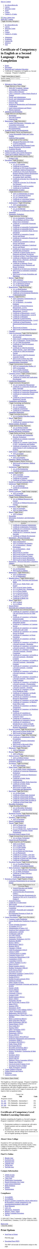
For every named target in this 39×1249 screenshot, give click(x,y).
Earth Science (13, 451)
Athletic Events (9, 1175)
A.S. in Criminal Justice (20, 197)
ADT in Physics (18, 754)
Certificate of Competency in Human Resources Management (24, 697)
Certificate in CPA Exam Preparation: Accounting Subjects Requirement (24, 169)
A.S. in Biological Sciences (21, 283)
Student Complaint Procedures (14, 1213)
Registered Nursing (15, 813)
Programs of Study (11, 879)
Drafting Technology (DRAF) (18, 968)
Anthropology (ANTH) (16, 932)
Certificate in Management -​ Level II (24, 315)
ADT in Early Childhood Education (24, 339)
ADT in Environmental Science (23, 282)
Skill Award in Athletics (20, 570)
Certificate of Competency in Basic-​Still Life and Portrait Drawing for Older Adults (25, 613)
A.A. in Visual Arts (19, 849)
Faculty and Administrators (17, 97)
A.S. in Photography (19, 853)
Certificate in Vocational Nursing (23, 866)
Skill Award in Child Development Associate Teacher (24, 356)
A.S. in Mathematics (19, 576)
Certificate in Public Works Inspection (25, 782)
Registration (12, 115)
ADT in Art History (19, 844)
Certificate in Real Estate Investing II (24, 800)
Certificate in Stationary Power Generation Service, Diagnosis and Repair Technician (24, 265)
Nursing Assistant (14, 729)
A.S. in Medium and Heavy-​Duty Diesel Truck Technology (23, 221)
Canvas (7, 7)
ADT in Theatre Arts (19, 825)
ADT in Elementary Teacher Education (25, 340)
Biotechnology (13, 287)
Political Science (14, 756)
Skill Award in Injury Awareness (23, 554)
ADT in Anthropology (20, 205)
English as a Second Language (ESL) (20, 482)
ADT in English (18, 475)
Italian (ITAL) (13, 1004)
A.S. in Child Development (21, 342)
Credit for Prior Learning (16, 138)
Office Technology (15, 735)
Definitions (8, 1073)
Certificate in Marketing (20, 317)
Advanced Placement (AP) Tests (23, 142)
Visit (6, 44)
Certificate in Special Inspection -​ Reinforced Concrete (23, 398)
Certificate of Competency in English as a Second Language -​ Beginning (25, 643)
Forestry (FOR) (14, 988)
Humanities (12, 516)
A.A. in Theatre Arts (19, 827)
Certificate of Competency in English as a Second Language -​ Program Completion (25, 651)
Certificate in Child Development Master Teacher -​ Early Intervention (24, 348)
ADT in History (18, 514)
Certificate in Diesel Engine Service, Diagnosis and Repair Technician (24, 253)
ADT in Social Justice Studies (22, 587)
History (11, 512)
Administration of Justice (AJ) (18, 928)
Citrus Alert (8, 1178)
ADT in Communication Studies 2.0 (24, 366)
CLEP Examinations (19, 143)
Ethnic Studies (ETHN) (16, 982)
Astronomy (12, 212)
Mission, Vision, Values (12, 1211)
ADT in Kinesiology (19, 541)
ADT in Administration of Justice (23, 193)
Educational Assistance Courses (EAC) (21, 973)
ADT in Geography (19, 508)
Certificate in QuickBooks (21, 188)
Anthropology (13, 203)
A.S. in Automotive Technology (23, 218)
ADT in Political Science (21, 758)
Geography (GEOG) (15, 993)
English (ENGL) (14, 977)
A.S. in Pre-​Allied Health (21, 285)
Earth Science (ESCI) (15, 970)
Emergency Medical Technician (19, 459)
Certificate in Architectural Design (23, 210)
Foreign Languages (15, 491)
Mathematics (13, 572)
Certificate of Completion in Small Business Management (23, 726)
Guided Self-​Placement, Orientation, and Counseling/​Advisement (21, 124)
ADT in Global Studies (20, 510)
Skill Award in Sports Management (24, 560)
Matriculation (9, 121)
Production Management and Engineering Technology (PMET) (22, 760)
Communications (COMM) (17, 953)
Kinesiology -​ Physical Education (19, 538)
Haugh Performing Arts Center (14, 1182)
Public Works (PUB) (15, 1044)
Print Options (10, 1078)
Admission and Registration (13, 111)
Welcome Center (10, 9)
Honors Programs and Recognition (20, 147)
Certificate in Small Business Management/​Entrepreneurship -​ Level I (25, 319)
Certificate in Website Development (24, 536)
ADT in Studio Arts (19, 845)
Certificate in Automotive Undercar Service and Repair (24, 242)
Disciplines (8, 67)
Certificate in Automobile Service (23, 229)
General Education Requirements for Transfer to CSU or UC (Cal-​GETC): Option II (24, 897)
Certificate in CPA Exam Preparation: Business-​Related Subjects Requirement (25, 172)
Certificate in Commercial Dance (23, 422)
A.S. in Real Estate (19, 793)
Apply (7, 10)
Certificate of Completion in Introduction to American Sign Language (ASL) (22, 714)
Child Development (15, 333)
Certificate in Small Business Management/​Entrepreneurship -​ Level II (25, 324)
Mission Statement (14, 110)
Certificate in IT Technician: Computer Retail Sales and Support (25, 529)
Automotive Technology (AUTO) (19, 939)
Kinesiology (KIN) (15, 1008)
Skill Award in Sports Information (23, 558)
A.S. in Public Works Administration (24, 769)
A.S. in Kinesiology (19, 569)
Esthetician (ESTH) (15, 981)
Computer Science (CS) (16, 955)
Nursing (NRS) (13, 1028)
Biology (11, 278)
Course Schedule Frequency (18, 924)
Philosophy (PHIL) (15, 1031)
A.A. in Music (17, 604)
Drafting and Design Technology (19, 431)
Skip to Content (6, 2)
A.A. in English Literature (21, 476)
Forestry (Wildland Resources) (18, 495)
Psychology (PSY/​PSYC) (17, 1042)
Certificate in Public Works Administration (21, 779)
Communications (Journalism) (18, 362)
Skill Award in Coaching (20, 552)
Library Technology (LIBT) (17, 1011)
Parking (7, 1187)
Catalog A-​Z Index (11, 1075)
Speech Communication (16, 821)
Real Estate (12, 791)
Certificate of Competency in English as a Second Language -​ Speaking (25, 686)
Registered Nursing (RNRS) (18, 1049)
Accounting (12, 162)
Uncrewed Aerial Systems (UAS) (19, 834)
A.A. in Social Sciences (20, 593)
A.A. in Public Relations (20, 370)
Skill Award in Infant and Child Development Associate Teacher (23, 359)
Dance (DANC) (14, 964)
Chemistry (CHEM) (15, 948)
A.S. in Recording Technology (22, 808)
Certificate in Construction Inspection (24, 390)
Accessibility (9, 1197)
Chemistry (12, 331)
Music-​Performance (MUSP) (18, 1022)
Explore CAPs (13, 158)
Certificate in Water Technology (23, 877)
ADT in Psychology (19, 765)
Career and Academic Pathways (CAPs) (17, 154)
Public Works (13, 767)
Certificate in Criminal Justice (22, 201)
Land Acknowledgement (12, 1184)
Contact (7, 12)
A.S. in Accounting (19, 164)
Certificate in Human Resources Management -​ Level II (23, 310)
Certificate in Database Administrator (24, 525)
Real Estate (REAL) (15, 1046)
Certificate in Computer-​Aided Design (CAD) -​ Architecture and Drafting (25, 443)
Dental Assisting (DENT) (17, 966)
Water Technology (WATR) (17, 1067)
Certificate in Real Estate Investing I (24, 798)
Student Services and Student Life (15, 151)
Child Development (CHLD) (18, 950)
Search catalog (5, 78)
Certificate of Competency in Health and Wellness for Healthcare (24, 694)
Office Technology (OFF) (17, 1029)
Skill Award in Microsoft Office (23, 744)
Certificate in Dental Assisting (22, 429)
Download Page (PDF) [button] (12, 1241)
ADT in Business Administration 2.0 (24, 298)
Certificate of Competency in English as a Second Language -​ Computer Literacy (25, 673)
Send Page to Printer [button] (11, 1234)
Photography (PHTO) (16, 1033)
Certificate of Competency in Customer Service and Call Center (25, 629)
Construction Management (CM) (19, 957)
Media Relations (10, 1185)
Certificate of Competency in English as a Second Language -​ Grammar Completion (25, 667)
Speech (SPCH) (14, 1058)
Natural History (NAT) (16, 1024)
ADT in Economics (19, 457)
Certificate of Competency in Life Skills (25, 700)
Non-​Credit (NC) (14, 1026)
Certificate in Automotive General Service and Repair (23, 235)
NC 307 (3, 1101)
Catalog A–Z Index (11, 14)
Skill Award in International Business (24, 329)
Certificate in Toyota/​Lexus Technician (25, 269)
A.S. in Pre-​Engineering (20, 469)
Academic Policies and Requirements (16, 130)
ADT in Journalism (19, 368)
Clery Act (8, 1208)
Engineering (12, 467)
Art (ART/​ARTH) (14, 935)
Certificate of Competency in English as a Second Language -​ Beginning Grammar (25, 656)
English (11, 473)
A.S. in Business (18, 300)
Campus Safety (9, 1176)
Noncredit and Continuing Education (16, 69)
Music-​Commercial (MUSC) (18, 1019)
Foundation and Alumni (16, 101)
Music (11, 600)
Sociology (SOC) (14, 1055)
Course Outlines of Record (13, 1069)
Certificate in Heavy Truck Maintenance (25, 256)
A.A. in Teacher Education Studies (24, 416)
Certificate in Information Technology (25, 527)
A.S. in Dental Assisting (20, 427)
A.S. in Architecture (19, 209)
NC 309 (3, 1105)
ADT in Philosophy (19, 750)
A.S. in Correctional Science (22, 195)
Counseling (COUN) (15, 961)
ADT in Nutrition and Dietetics (22, 543)
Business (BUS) (14, 946)
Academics (8, 39)
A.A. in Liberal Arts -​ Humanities (23, 589)
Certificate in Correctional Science (23, 199)
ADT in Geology (18, 453)
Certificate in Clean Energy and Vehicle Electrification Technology (25, 249)
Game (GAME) (14, 991)
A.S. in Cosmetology (19, 407)
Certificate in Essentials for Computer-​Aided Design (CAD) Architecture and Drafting (25, 448)
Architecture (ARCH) (16, 933)
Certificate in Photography (21, 860)
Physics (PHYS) (14, 1035)
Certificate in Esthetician (20, 488)
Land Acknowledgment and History (20, 108)
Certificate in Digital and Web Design (24, 858)
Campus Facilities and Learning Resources (18, 152)
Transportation (9, 1189)
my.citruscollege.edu (11, 5)
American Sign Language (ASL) (19, 930)
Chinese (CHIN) (14, 952)
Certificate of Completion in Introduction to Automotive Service (24, 719)
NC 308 (3, 1103)
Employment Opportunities (13, 1180)
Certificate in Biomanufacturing (23, 291)
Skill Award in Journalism (21, 371)
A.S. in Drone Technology (21, 838)
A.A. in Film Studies (19, 847)
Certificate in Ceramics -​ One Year (23, 854)
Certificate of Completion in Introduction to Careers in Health (23, 723)
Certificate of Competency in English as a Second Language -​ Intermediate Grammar (25, 662)
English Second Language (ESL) (19, 979)
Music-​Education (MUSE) (17, 1020)
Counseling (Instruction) (16, 412)
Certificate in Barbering (20, 408)
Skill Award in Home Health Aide (23, 731)
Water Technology (14, 868)
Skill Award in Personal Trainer (23, 556)
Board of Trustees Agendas (21, 1202)
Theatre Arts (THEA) (15, 1062)
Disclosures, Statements (12, 1210)
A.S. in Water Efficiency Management (25, 870)
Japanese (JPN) (13, 1006)
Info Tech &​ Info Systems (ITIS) (19, 1002)
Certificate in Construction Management (25, 392)
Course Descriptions (11, 917)
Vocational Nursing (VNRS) (18, 1066)
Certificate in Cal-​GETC (20, 596)
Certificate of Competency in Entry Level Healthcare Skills (24, 690)
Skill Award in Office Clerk (21, 746)
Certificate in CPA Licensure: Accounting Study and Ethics (22, 176)
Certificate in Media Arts (20, 598)
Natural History (14, 606)
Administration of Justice (16, 190)
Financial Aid (13, 119)
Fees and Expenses (15, 117)
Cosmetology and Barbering (18, 401)
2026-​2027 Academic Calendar (18, 88)
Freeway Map (13, 102)
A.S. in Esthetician (19, 486)
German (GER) (14, 995)
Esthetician (12, 484)
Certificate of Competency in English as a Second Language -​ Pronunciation (25, 683)
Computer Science (14, 373)
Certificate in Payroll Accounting (23, 186)
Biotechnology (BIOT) (16, 944)
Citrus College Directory (16, 92)
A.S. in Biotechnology (20, 289)
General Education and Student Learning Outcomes (22, 889)
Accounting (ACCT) (15, 926)
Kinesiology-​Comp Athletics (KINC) (20, 1009)
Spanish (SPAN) (14, 1057)
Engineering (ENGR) (15, 975)
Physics (11, 752)
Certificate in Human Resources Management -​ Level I (23, 306)
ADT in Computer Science (21, 375)
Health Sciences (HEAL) (17, 997)
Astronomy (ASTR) (15, 937)
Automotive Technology (16, 214)
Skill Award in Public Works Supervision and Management (22, 788)
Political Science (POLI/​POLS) (19, 1037)
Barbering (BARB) (15, 941)
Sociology (12, 817)
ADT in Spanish (18, 493)
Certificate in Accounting (21, 166)
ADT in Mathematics (19, 574)
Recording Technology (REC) (18, 1047)
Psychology (12, 763)
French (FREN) (14, 990)
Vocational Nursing (15, 862)
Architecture (13, 207)
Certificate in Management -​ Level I (24, 313)
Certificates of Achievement (17, 902)
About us (8, 43)
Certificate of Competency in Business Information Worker (25, 621)
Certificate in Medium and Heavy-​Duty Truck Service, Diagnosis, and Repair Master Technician (25, 259)
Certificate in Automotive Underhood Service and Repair (24, 246)
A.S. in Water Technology (21, 871)
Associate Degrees (14, 901)
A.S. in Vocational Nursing (21, 864)
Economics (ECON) (15, 971)
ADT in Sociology (19, 819)
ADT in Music (17, 602)
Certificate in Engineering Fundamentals (25, 471)
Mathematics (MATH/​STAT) (18, 1013)
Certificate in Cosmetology (21, 410)
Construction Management (17, 381)
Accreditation (9, 1199)
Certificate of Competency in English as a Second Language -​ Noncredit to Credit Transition (25, 678)
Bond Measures (10, 1206)
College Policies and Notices (14, 1071)
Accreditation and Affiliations (18, 90)
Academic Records (15, 149)
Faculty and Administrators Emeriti (20, 99)
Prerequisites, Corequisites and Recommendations (18, 127)
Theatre (11, 823)
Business (11, 296)
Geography (12, 506)
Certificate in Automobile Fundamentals (25, 227)
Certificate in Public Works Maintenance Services (21, 784)
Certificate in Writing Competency (23, 480)
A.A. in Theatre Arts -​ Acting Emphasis (25, 829)
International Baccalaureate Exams (24, 145)
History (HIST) (13, 999)
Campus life (8, 41)
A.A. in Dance (17, 420)
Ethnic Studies (13, 489)
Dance (11, 418)
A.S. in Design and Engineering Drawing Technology (23, 436)
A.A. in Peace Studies (20, 591)
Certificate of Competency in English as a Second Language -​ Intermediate (25, 647)
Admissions (8, 37)
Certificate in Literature (20, 478)
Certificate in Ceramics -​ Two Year (24, 856)
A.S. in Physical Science (20, 595)
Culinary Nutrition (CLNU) (17, 962)
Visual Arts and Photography (18, 840)
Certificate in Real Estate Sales (22, 802)
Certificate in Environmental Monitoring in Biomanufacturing (25, 294)
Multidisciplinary (14, 578)
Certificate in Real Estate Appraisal (24, 795)
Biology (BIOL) (14, 943)
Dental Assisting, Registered (18, 424)
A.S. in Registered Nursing (21, 815)
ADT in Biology (18, 280)
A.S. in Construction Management (23, 385)
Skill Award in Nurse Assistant (22, 733)
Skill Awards (13, 904)
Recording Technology (16, 804)
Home (7, 65)
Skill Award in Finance (20, 327)
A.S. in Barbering (18, 405)
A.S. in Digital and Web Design (23, 851)
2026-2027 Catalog (7, 19)
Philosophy (12, 748)
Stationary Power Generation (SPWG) (21, 1060)
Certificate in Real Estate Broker (23, 797)
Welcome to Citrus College (13, 84)
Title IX (7, 1215)
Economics (12, 455)
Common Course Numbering (18, 919)
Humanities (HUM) (15, 1000)
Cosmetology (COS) (15, 959)
